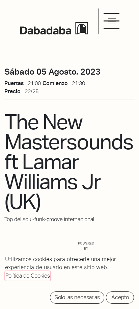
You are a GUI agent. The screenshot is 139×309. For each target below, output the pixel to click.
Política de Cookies (27, 276)
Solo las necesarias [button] (77, 297)
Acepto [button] (120, 297)
